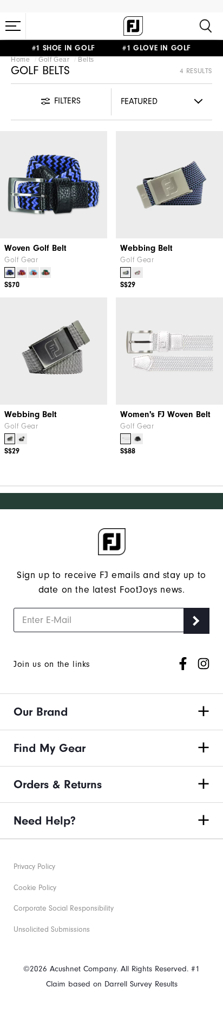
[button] (13, 26)
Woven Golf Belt (35, 248)
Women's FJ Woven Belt (165, 414)
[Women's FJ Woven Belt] (169, 351)
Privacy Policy (34, 866)
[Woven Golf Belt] (53, 184)
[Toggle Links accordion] (111, 712)
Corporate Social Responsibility (64, 908)
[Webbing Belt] (169, 184)
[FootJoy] (133, 26)
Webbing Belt (146, 248)
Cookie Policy (35, 888)
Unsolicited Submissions (52, 929)
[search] (206, 26)
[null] (53, 351)
